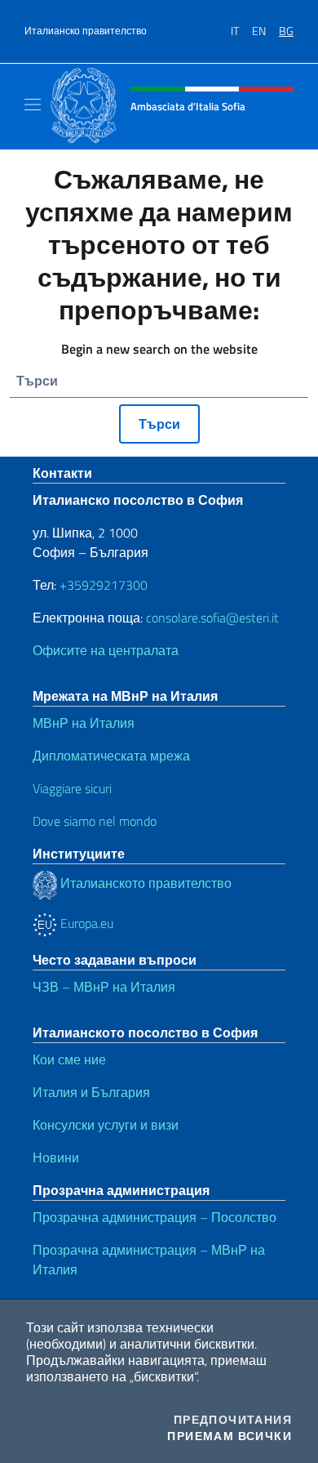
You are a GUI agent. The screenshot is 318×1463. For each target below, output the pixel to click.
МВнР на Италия (84, 723)
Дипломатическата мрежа (111, 755)
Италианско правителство (85, 31)
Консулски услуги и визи (106, 1125)
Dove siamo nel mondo (95, 821)
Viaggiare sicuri (72, 788)
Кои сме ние (69, 1059)
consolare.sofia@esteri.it (212, 617)
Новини (56, 1157)
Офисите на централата (106, 650)
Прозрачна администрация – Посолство (154, 1217)
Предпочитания (233, 1419)
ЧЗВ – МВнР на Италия (104, 987)
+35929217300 (104, 585)
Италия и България (91, 1092)
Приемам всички (229, 1436)
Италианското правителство (144, 883)
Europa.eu (85, 923)
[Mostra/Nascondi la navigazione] (32, 104)
